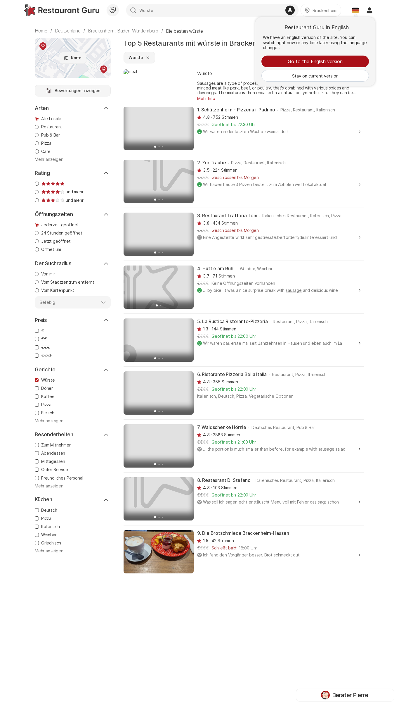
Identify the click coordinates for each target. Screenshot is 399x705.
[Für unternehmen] (112, 10)
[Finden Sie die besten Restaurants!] (61, 10)
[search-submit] (133, 10)
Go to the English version (315, 61)
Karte (76, 57)
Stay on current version (315, 76)
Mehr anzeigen (49, 159)
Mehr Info (206, 98)
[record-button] (290, 10)
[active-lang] (355, 10)
